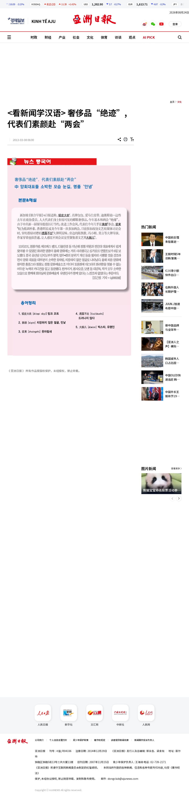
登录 (175, 24)
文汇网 (94, 724)
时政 (34, 37)
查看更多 (175, 468)
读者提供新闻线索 (120, 739)
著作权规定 (99, 739)
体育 (104, 37)
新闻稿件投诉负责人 (144, 739)
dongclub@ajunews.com (123, 778)
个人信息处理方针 (58, 739)
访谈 (118, 37)
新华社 (69, 724)
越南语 (45, 21)
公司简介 (39, 739)
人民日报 (43, 724)
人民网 (146, 724)
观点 (132, 37)
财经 (48, 37)
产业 (62, 37)
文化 (90, 37)
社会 (76, 37)
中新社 (120, 724)
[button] (172, 498)
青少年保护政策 (80, 739)
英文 (17, 21)
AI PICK (149, 37)
